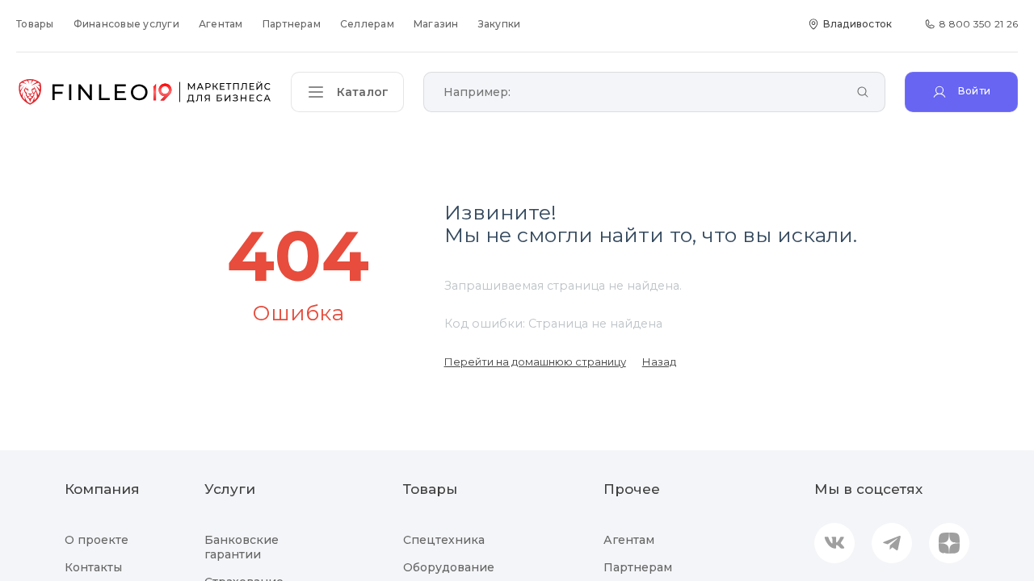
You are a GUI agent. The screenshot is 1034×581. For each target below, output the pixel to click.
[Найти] (862, 93)
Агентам (221, 24)
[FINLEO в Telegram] (892, 543)
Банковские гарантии (241, 547)
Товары (35, 24)
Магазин (436, 24)
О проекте (96, 540)
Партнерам (292, 24)
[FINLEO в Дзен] (949, 543)
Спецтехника (444, 540)
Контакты (93, 567)
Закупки (499, 24)
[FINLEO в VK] (834, 543)
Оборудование (448, 567)
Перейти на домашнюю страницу (535, 361)
